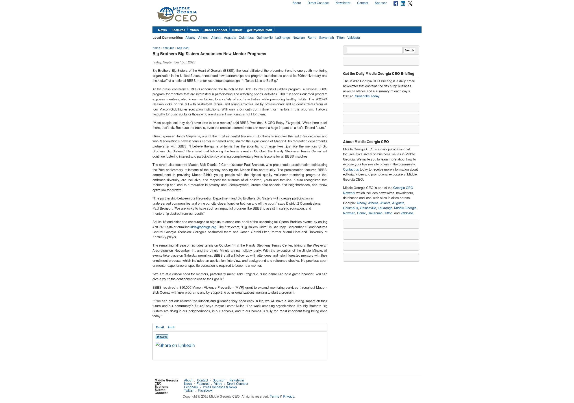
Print (170, 327)
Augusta (230, 37)
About (297, 2)
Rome (311, 37)
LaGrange (282, 37)
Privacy (288, 396)
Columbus (246, 37)
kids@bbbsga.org (203, 226)
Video (194, 29)
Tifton (341, 37)
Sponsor (381, 2)
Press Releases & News (220, 387)
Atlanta (216, 37)
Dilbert (237, 29)
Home (156, 48)
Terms (274, 396)
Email (160, 327)
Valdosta (353, 37)
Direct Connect (318, 2)
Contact (362, 2)
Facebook (205, 390)
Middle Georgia (405, 207)
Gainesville (265, 37)
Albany (190, 37)
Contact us (351, 169)
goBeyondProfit (259, 29)
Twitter (189, 390)
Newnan (299, 37)
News (162, 29)
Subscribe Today (367, 95)
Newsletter (342, 2)
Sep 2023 (183, 48)
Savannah (326, 37)
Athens (203, 37)
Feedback (191, 387)
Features (178, 29)
